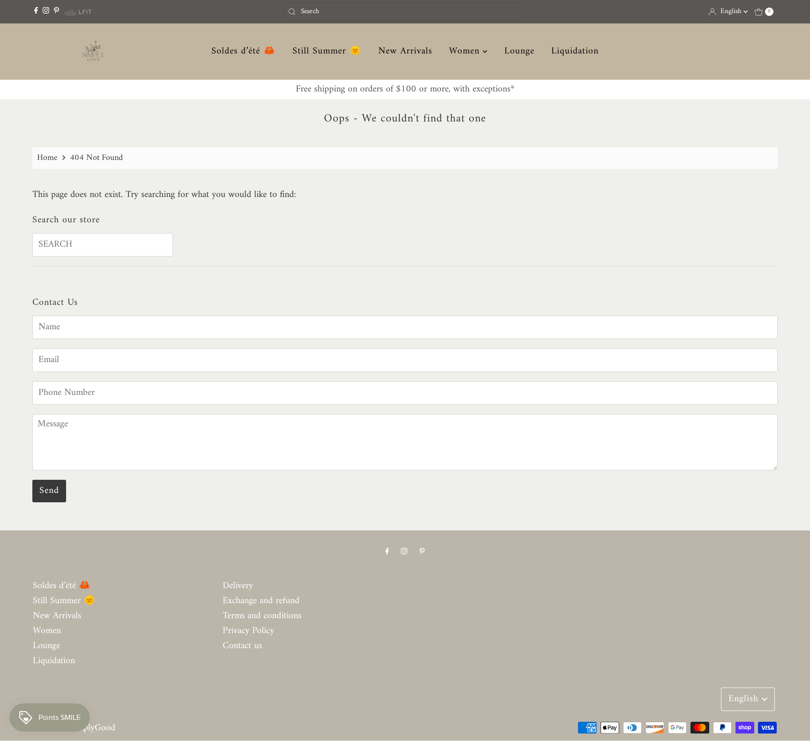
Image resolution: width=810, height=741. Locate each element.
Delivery (238, 586)
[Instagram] (46, 11)
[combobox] (405, 11)
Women (466, 52)
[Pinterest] (56, 11)
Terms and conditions (262, 616)
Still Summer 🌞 (326, 52)
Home (47, 158)
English (731, 11)
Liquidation (575, 52)
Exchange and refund (261, 601)
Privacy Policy (248, 631)
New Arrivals (405, 52)
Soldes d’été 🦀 (243, 52)
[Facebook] (36, 11)
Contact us (242, 646)
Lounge (519, 52)
